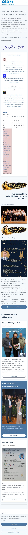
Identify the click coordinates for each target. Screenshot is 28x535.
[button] (26, 2)
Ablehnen (14, 528)
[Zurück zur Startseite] (7, 2)
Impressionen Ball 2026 (15, 307)
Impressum (4, 513)
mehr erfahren (14, 376)
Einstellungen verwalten (14, 532)
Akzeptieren (14, 524)
